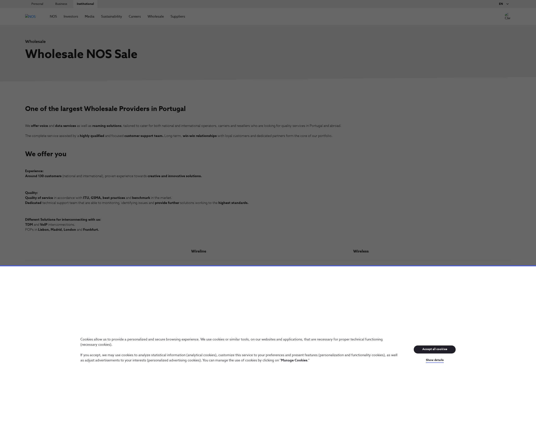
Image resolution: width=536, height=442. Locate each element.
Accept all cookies (434, 349)
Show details (435, 360)
